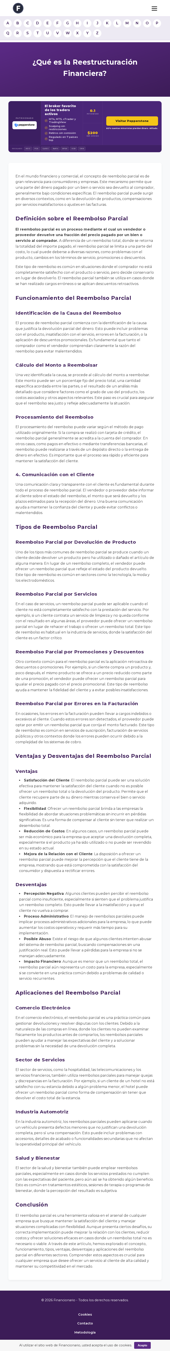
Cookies (85, 1314)
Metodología (85, 1332)
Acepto (142, 1345)
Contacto (85, 1323)
